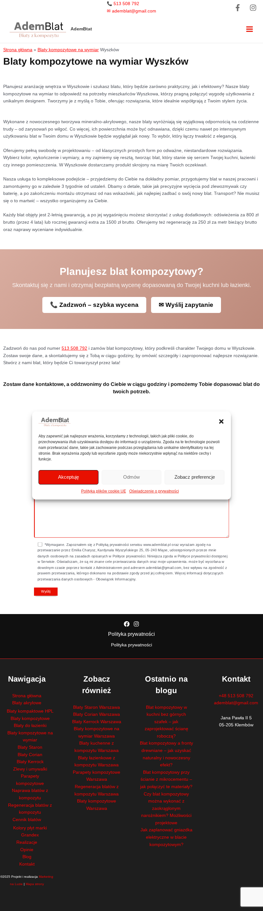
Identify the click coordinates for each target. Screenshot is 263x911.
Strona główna (17, 49)
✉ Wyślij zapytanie (186, 304)
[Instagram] (253, 7)
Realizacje (26, 842)
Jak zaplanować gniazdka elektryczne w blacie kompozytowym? (166, 837)
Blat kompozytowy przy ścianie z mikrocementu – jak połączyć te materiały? (166, 779)
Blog (26, 856)
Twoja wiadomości (49, 475)
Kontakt (27, 864)
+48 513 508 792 (236, 695)
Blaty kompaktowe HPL (30, 711)
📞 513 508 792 (123, 3)
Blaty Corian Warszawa (96, 714)
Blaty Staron (30, 747)
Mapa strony (35, 884)
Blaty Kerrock (30, 761)
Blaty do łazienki (30, 725)
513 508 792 (74, 348)
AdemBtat (81, 29)
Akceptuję (68, 477)
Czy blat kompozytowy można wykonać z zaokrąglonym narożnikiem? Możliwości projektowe (166, 808)
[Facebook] (237, 7)
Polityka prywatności (131, 634)
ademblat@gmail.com (236, 702)
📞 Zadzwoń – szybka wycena (94, 304)
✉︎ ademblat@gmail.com (131, 11)
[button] (221, 421)
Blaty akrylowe (26, 702)
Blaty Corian (30, 754)
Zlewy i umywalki (30, 769)
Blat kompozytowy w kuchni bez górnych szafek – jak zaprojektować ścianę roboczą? (166, 722)
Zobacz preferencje (194, 477)
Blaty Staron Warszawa (96, 707)
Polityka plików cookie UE (103, 491)
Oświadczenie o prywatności (154, 491)
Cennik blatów (27, 819)
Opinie (26, 849)
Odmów (131, 477)
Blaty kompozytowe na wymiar (68, 49)
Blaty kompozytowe (30, 718)
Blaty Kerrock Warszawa (96, 721)
